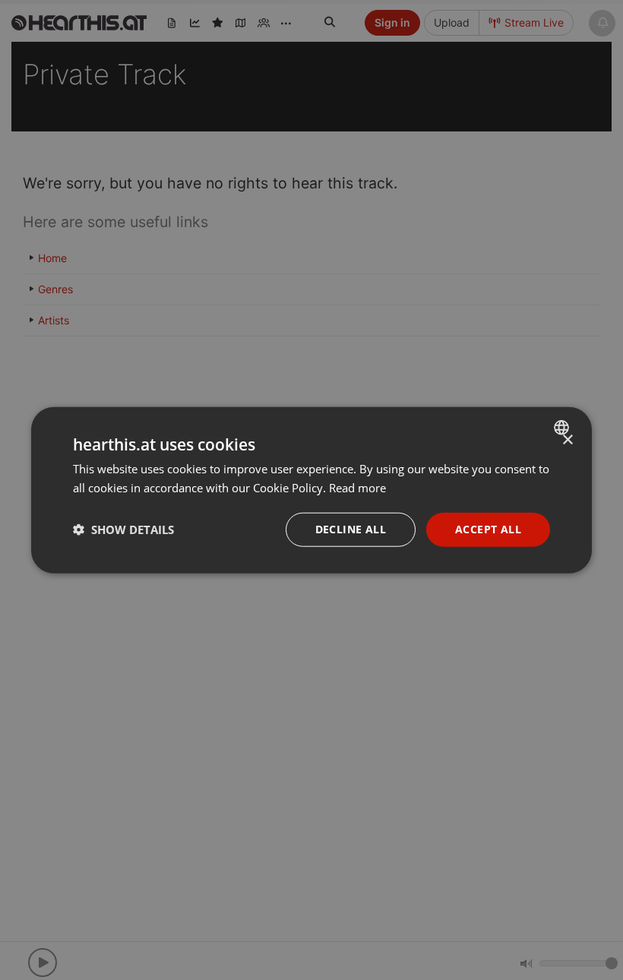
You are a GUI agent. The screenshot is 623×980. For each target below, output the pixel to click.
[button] (123, 529)
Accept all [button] (488, 529)
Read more (357, 487)
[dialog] (311, 490)
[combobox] (563, 427)
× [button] (567, 440)
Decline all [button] (350, 529)
